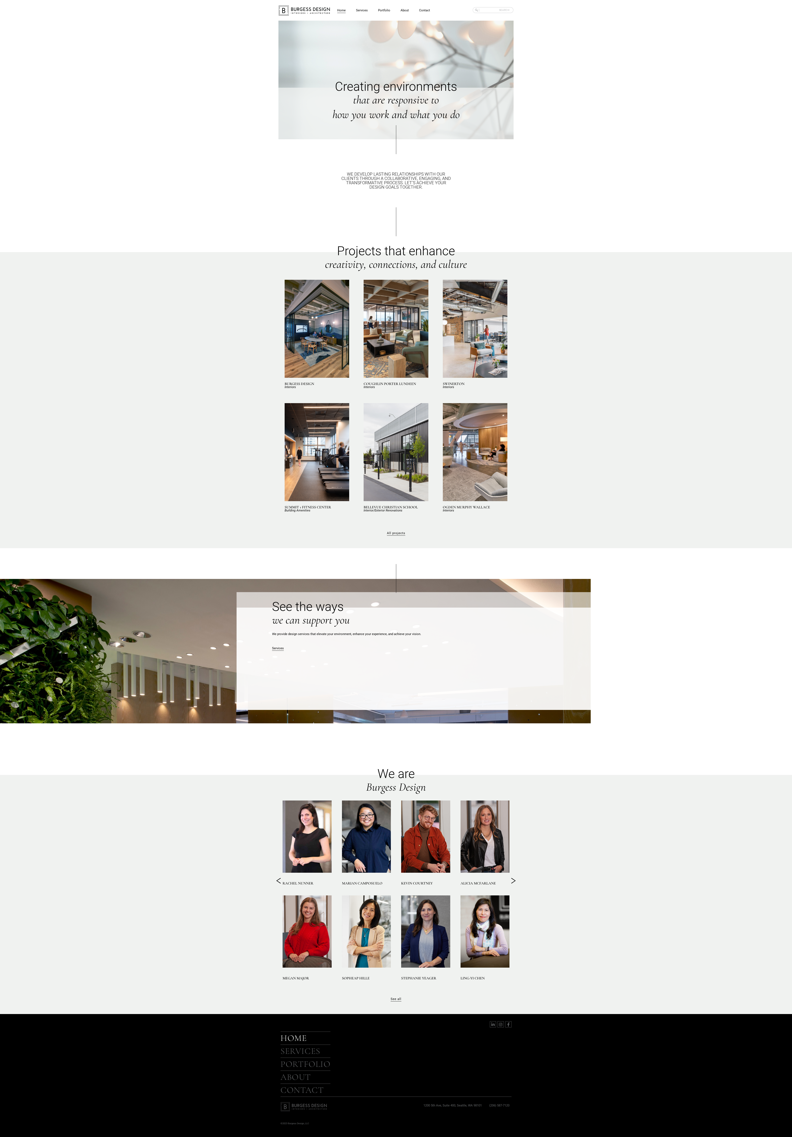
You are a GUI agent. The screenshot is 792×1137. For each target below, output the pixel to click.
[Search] (476, 10)
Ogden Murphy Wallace (466, 507)
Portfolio (384, 10)
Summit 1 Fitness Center (308, 507)
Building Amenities (297, 510)
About (405, 10)
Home (341, 10)
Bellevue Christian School (391, 507)
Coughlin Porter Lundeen (390, 383)
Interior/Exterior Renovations (383, 510)
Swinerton (453, 383)
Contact (424, 10)
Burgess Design (299, 383)
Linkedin (302, 865)
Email (291, 865)
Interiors (290, 387)
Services (362, 10)
